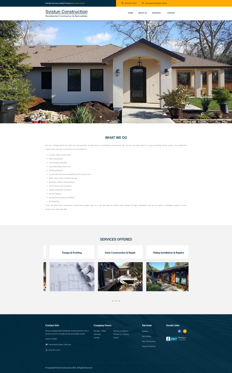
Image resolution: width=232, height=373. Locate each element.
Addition (145, 331)
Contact (171, 13)
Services (156, 13)
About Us (142, 13)
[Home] (57, 13)
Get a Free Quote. (78, 3)
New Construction (149, 341)
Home (130, 13)
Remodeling (146, 336)
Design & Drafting (148, 346)
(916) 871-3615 (130, 3)
